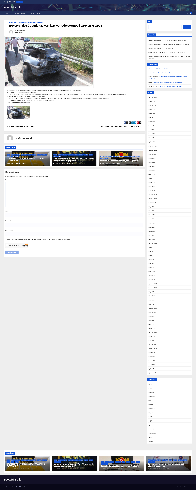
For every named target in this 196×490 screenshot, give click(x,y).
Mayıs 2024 (151, 207)
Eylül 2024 (151, 190)
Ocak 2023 (151, 271)
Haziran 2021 (152, 312)
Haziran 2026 (152, 105)
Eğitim (15, 22)
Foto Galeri (26, 22)
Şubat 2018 (151, 357)
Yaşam (41, 22)
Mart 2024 (151, 215)
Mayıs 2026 (151, 109)
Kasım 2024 (151, 182)
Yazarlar (151, 441)
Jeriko (150, 73)
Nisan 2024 (151, 211)
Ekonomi (20, 22)
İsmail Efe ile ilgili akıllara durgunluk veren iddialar (168, 82)
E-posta (8, 221)
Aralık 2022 (151, 275)
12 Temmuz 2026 (60, 468)
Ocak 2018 (151, 361)
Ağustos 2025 (152, 146)
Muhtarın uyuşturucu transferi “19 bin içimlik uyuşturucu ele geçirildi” (73, 160)
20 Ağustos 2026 (13, 468)
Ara (149, 21)
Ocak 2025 (151, 174)
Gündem (36, 22)
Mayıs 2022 (151, 292)
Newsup (26, 486)
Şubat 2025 (151, 170)
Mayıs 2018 (151, 352)
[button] (187, 13)
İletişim (31, 13)
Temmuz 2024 (152, 198)
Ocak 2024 (151, 223)
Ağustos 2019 (152, 332)
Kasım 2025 (151, 134)
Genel (31, 22)
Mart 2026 (151, 117)
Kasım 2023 (151, 231)
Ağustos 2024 (152, 194)
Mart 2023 (151, 263)
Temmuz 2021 (152, 308)
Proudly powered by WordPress (11, 486)
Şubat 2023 (151, 267)
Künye (39, 13)
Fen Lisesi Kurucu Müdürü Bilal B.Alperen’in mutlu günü (120, 126)
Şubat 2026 (151, 121)
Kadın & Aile (152, 408)
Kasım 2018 (151, 336)
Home (7, 13)
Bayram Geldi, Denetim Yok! (167, 69)
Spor (12, 156)
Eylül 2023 (151, 239)
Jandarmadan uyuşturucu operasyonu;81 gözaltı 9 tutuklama (166, 52)
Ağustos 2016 (152, 373)
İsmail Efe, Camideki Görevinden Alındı (171, 86)
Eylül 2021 (151, 304)
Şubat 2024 (151, 219)
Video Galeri (152, 433)
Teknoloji (151, 429)
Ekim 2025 (151, 138)
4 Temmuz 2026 (153, 468)
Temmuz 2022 (152, 288)
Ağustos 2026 (152, 97)
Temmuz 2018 (152, 348)
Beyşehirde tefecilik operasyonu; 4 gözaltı (119, 161)
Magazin (39, 154)
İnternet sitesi (9, 230)
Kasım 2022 (151, 280)
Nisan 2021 (151, 320)
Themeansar (33, 486)
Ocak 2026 (151, 126)
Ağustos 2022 (152, 284)
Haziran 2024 (152, 203)
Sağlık (8, 156)
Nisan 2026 (151, 113)
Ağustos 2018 (152, 344)
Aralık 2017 (151, 365)
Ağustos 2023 (152, 243)
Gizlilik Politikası (19, 13)
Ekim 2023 (151, 235)
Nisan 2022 (151, 296)
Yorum (7, 180)
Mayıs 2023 (151, 255)
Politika (44, 154)
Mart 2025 (151, 166)
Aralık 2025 (151, 130)
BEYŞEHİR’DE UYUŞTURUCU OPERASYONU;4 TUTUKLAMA (27, 160)
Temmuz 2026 (152, 101)
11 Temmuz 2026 (106, 468)
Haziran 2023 (152, 251)
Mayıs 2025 (151, 158)
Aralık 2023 (151, 227)
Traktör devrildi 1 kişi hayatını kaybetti (22, 126)
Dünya (11, 22)
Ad (6, 211)
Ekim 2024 (151, 186)
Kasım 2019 (151, 328)
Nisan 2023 (151, 259)
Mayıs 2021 (151, 316)
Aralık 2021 (151, 300)
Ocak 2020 (151, 324)
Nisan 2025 (151, 162)
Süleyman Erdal (21, 30)
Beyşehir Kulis (12, 7)
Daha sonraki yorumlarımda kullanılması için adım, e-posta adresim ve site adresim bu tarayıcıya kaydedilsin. (38, 239)
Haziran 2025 (152, 154)
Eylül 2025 (151, 142)
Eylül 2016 (151, 369)
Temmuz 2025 (152, 150)
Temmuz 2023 (152, 247)
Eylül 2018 (151, 340)
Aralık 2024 (151, 178)
